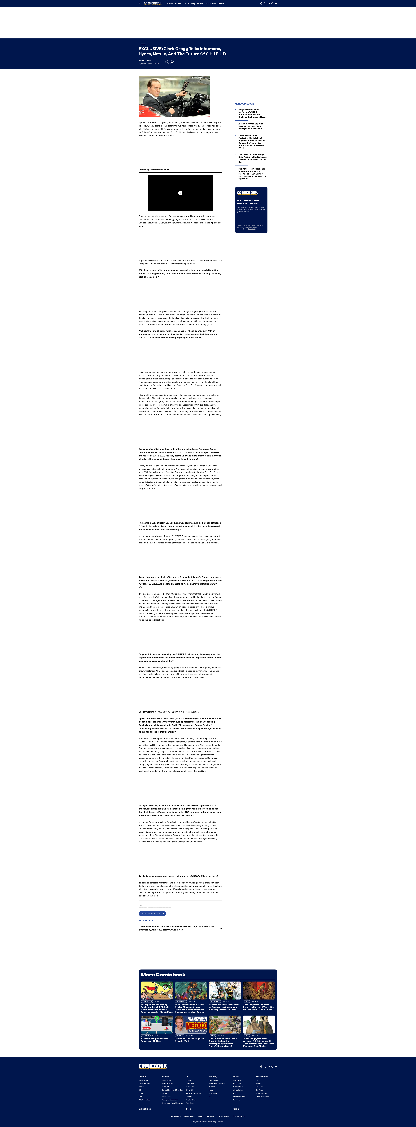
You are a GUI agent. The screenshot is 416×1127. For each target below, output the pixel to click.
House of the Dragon (193, 1093)
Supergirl (165, 1087)
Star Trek (259, 1090)
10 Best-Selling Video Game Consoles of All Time (154, 1040)
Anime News (237, 1080)
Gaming (191, 4)
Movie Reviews (167, 1083)
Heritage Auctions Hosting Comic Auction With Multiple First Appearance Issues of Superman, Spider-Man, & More (157, 1008)
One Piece (236, 1100)
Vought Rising (191, 1100)
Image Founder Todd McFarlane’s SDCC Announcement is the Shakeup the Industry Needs (252, 113)
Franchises (262, 1076)
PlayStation (213, 1093)
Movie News (166, 1080)
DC (140, 1090)
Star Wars (259, 1087)
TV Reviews (190, 1083)
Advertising (189, 1116)
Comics (169, 4)
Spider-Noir (190, 1087)
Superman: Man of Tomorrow (173, 1103)
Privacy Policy (252, 229)
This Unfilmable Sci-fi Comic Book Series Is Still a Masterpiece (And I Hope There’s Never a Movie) (223, 1042)
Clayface (165, 1093)
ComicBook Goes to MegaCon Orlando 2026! (189, 1040)
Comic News (143, 1080)
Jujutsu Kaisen (238, 1090)
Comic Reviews (144, 1083)
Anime (200, 4)
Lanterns (189, 1096)
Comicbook (143, 44)
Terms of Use (251, 227)
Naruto (235, 1093)
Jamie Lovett (146, 60)
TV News (189, 1080)
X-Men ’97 (189, 1090)
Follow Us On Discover (152, 914)
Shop (188, 1109)
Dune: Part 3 (166, 1096)
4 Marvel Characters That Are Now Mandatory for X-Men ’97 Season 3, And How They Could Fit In (176, 928)
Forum (221, 4)
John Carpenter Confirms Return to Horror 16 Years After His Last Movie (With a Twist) (259, 1007)
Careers (210, 1116)
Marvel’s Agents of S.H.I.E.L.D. (159, 907)
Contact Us (176, 1116)
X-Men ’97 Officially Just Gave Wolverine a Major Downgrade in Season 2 (250, 126)
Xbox (211, 1090)
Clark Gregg (143, 907)
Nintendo (212, 1087)
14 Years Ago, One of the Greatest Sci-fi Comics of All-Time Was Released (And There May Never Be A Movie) (258, 1042)
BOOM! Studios (144, 1100)
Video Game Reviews (217, 1083)
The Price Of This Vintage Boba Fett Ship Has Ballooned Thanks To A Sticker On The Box (252, 158)
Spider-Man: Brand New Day (172, 1090)
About (200, 1116)
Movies (178, 4)
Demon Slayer (238, 1087)
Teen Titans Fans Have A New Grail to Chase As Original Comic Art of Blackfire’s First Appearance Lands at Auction (190, 1008)
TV (185, 4)
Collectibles (210, 4)
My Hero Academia (239, 1096)
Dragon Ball (237, 1083)
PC (210, 1096)
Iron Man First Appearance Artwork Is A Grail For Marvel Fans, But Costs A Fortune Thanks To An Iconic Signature (252, 174)
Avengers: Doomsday (170, 1100)
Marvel (141, 1087)
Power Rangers (261, 1093)
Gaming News (214, 1080)
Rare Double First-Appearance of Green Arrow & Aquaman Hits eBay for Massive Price (224, 1007)
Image (141, 1093)
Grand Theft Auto (262, 1096)
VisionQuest (190, 1103)
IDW (140, 1096)
